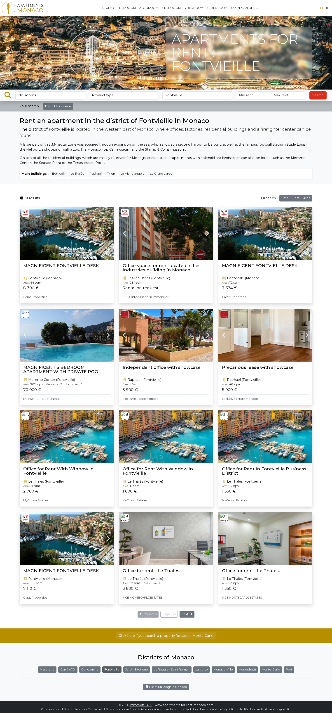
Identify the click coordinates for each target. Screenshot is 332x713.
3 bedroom (171, 7)
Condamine (89, 669)
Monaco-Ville (223, 669)
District (58, 106)
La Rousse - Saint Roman (171, 669)
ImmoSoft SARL (141, 705)
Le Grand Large (161, 173)
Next (185, 614)
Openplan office (245, 7)
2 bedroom (148, 7)
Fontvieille (111, 669)
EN (322, 7)
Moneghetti (247, 669)
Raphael (95, 173)
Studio (108, 7)
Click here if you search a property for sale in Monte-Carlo (166, 636)
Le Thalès (77, 173)
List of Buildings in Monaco (167, 687)
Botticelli (58, 173)
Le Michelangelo (132, 173)
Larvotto (201, 669)
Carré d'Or (67, 669)
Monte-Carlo (271, 669)
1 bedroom (127, 7)
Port (289, 669)
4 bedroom (193, 7)
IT (327, 7)
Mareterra (47, 669)
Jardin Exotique (136, 669)
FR (316, 7)
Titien (111, 173)
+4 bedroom (217, 7)
